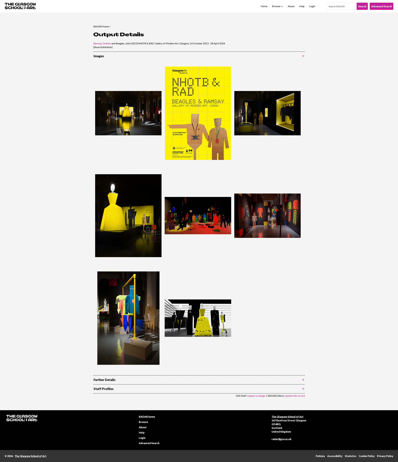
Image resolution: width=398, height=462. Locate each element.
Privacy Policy (385, 456)
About (291, 6)
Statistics (350, 456)
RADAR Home (101, 26)
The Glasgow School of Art (287, 416)
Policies (320, 456)
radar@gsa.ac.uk (281, 439)
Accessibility (334, 456)
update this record (295, 395)
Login (312, 6)
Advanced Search (381, 6)
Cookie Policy (367, 456)
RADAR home (147, 416)
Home (264, 6)
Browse (276, 6)
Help (302, 6)
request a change (256, 395)
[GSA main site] (20, 6)
